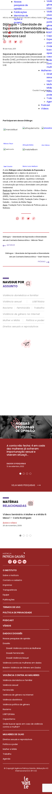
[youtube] (9, 33)
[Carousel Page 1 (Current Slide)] (20, 474)
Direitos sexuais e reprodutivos (20, 326)
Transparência (10, 590)
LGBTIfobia (38, 301)
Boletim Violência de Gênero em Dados (22, 667)
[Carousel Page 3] (27, 474)
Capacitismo (9, 719)
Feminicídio (23, 308)
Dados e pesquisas (16, 463)
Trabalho (39, 308)
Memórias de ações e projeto (21, 19)
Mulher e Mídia (11, 320)
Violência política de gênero (16, 704)
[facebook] (9, 29)
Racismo (8, 308)
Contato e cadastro (12, 580)
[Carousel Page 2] (24, 474)
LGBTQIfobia (9, 714)
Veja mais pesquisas (23, 485)
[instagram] (9, 26)
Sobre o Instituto (11, 575)
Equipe (6, 594)
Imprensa (7, 585)
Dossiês (6, 643)
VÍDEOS (7, 625)
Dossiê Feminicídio (15, 653)
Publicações (20, 12)
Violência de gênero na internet (21, 314)
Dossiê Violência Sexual (17, 658)
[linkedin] (9, 36)
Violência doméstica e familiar (21, 295)
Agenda (6, 758)
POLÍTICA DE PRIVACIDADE (17, 612)
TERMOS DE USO (11, 607)
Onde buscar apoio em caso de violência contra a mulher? (23, 725)
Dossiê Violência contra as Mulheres (23, 648)
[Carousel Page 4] (30, 474)
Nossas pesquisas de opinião (21, 5)
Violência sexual (12, 301)
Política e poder (35, 320)
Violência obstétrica (12, 699)
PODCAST (8, 620)
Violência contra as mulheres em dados (22, 662)
